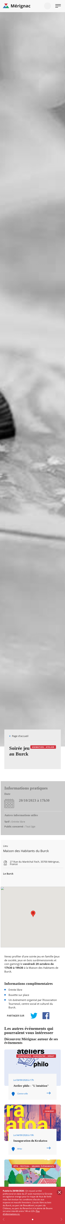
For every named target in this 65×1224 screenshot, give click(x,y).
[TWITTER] (34, 1015)
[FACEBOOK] (44, 1015)
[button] (33, 913)
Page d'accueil (20, 736)
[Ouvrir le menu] (58, 5)
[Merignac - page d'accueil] (32, 6)
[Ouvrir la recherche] (47, 5)
